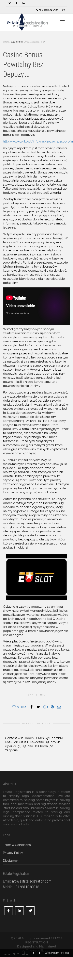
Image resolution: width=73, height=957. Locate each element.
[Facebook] (16, 3)
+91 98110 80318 (26, 887)
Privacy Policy (13, 853)
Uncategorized (32, 42)
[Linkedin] (23, 3)
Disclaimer (10, 860)
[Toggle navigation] (62, 21)
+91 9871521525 (48, 10)
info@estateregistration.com (31, 881)
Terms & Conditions (17, 845)
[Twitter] (9, 3)
